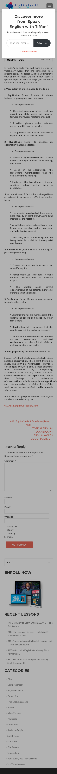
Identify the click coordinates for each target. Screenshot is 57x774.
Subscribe (42, 43)
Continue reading (28, 51)
